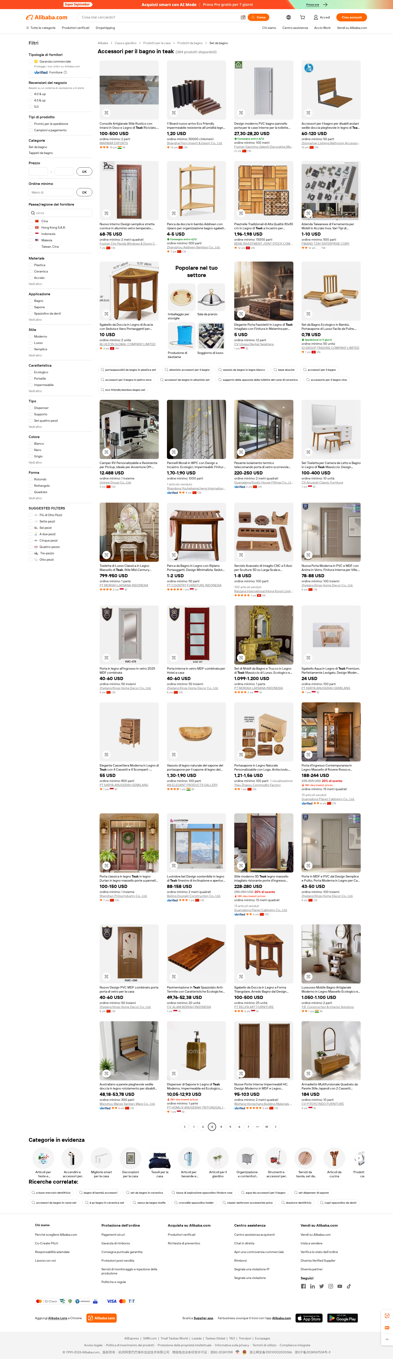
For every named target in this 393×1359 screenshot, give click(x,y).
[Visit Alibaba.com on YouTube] (340, 1286)
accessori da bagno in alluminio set (187, 379)
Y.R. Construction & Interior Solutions (328, 1007)
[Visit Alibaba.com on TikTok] (349, 1286)
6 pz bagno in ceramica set (107, 1202)
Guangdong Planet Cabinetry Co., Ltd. (328, 799)
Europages (262, 1338)
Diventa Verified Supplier (318, 1260)
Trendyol (245, 1338)
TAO (232, 1338)
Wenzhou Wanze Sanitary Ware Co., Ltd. (127, 1104)
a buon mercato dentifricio (53, 1192)
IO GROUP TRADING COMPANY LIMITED (330, 348)
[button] (243, 17)
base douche (286, 369)
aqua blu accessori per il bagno (265, 1192)
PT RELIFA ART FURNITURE (254, 1007)
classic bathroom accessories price (250, 1202)
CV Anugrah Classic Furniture (322, 482)
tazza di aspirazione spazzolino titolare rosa (204, 1192)
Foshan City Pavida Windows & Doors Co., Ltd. (129, 243)
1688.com (150, 1338)
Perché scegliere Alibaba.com (56, 1234)
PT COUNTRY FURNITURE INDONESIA (194, 585)
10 (266, 1126)
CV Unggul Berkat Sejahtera (254, 344)
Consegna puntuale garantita (121, 1252)
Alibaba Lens (57, 1318)
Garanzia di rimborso (115, 1243)
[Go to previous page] (185, 1127)
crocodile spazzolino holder (196, 1202)
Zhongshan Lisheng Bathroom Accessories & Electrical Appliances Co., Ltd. (331, 143)
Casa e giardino (125, 43)
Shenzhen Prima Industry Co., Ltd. (123, 896)
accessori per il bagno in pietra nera (128, 379)
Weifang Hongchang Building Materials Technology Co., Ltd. (263, 1104)
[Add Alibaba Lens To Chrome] (101, 1318)
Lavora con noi (45, 1260)
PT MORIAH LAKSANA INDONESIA (124, 585)
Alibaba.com (281, 1318)
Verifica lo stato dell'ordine (319, 1252)
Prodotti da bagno (190, 43)
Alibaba (103, 43)
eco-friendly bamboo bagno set (125, 389)
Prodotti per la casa (157, 43)
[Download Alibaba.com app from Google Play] (342, 1318)
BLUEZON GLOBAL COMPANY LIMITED (128, 344)
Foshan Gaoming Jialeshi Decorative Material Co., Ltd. (263, 147)
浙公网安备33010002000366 (270, 1352)
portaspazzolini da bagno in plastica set (130, 369)
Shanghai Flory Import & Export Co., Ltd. (194, 143)
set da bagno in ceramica (147, 1192)
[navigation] (60, 585)
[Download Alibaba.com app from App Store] (309, 1318)
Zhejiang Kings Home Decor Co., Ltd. (327, 585)
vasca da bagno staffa (151, 1202)
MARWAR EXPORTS (114, 143)
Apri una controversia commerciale (259, 1252)
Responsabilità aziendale (52, 1252)
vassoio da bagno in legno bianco (244, 369)
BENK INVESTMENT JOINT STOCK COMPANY (263, 243)
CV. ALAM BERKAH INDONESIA (189, 1007)
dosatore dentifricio (298, 1202)
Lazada (197, 1338)
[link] (387, 1316)
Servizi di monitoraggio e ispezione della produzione (129, 1271)
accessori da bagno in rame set (56, 1202)
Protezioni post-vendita (117, 1260)
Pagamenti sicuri (113, 1234)
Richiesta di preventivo (184, 1243)
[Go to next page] (276, 1127)
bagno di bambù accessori (100, 1192)
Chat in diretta (244, 1243)
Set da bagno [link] (218, 43)
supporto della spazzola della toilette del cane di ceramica (260, 379)
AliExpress (131, 1338)
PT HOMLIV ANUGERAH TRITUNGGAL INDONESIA (196, 1107)
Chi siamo (42, 1225)
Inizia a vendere (311, 1243)
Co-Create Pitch (46, 1243)
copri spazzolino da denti (340, 1202)
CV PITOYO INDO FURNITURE (323, 1104)
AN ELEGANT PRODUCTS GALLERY (192, 785)
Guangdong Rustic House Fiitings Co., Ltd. (263, 482)
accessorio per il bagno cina (329, 379)
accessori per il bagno (322, 369)
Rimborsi (240, 1260)
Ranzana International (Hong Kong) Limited (263, 591)
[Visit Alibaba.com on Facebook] (303, 1286)
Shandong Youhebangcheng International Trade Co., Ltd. (196, 488)
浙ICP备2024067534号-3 (312, 1352)
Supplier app (203, 1318)
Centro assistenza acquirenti (254, 1234)
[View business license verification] (237, 1352)
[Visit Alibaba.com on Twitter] (321, 1286)
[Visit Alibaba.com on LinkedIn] (312, 1286)
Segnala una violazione (250, 1278)
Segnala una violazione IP (252, 1269)
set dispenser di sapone (314, 1192)
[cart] (303, 18)
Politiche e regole (113, 1282)
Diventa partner (312, 1269)
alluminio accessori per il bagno (189, 369)
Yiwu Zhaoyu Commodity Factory (257, 785)
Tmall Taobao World (174, 1338)
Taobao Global (215, 1338)
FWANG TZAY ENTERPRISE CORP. (326, 243)
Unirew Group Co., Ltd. (115, 482)
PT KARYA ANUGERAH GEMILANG (326, 688)
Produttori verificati (181, 1234)
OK (84, 172)
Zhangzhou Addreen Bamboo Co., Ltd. (193, 247)
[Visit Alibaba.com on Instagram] (330, 1286)
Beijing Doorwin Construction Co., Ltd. (194, 896)
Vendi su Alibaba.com (316, 1234)
